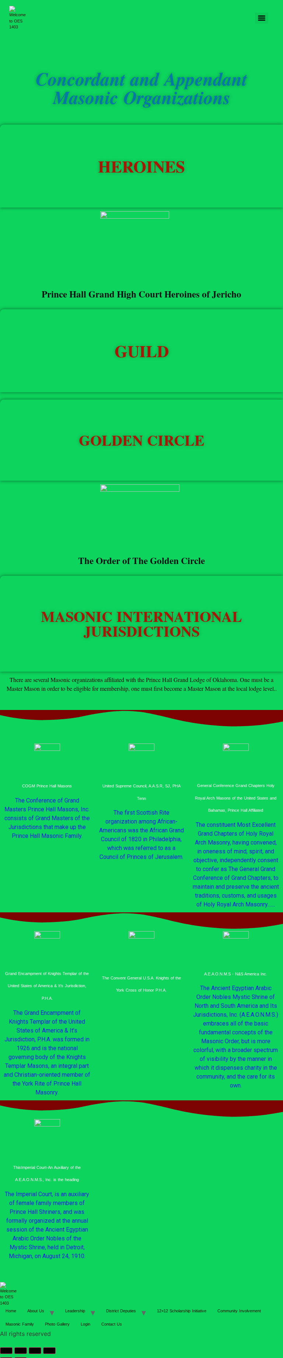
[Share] (35, 1350)
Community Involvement (239, 1311)
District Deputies (121, 1311)
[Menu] (261, 18)
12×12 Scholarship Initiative (181, 1311)
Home (11, 1311)
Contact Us (111, 1324)
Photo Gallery (57, 1324)
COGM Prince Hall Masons (47, 786)
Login (85, 1324)
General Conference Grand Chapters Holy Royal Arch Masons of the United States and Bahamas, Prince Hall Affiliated (235, 797)
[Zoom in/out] (6, 1350)
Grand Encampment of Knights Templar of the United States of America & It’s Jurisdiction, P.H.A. (47, 985)
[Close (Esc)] (49, 1350)
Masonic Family (20, 1324)
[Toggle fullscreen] (20, 1350)
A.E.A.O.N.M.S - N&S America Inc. (235, 974)
